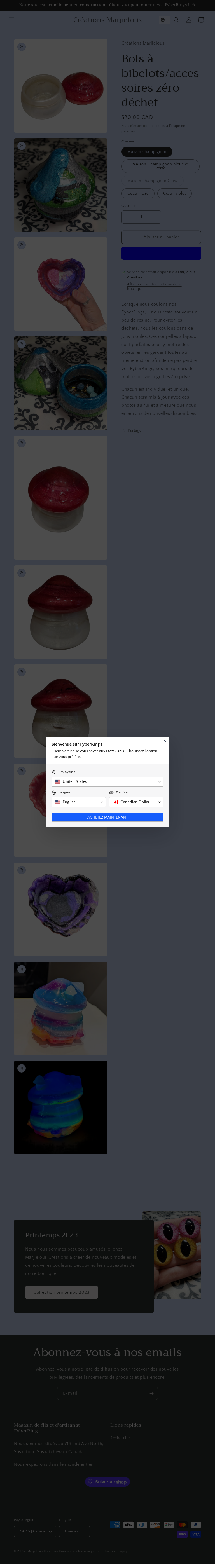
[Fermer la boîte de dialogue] (165, 741)
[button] (107, 782)
